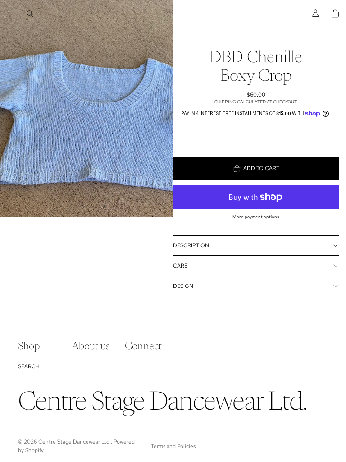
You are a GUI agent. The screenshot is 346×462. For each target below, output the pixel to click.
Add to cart (261, 168)
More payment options (255, 217)
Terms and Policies (173, 446)
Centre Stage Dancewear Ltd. (74, 441)
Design (183, 286)
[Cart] (335, 13)
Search (29, 366)
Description (191, 245)
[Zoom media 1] (86, 108)
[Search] (30, 13)
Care (180, 265)
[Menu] (10, 13)
